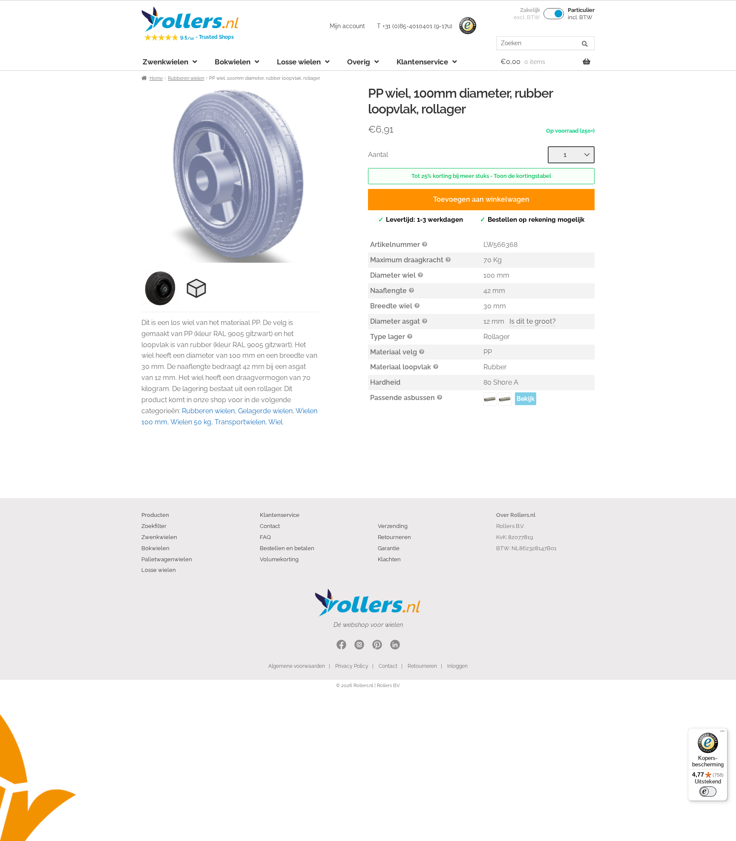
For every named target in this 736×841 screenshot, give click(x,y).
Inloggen (457, 666)
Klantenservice (422, 62)
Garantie (389, 548)
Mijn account (347, 26)
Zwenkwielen (165, 62)
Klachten (389, 559)
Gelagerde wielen (265, 411)
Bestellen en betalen (287, 548)
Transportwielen (240, 422)
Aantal (378, 155)
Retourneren (394, 537)
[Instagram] (359, 646)
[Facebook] (341, 646)
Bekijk (526, 398)
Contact (270, 525)
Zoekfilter (154, 525)
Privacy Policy (351, 666)
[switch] (707, 791)
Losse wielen (299, 62)
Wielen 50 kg (190, 422)
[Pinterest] (377, 646)
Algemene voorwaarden (296, 666)
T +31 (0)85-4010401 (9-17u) (414, 26)
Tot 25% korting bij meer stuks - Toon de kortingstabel (481, 176)
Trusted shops (467, 26)
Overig (358, 62)
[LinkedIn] (395, 646)
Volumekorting (279, 559)
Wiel (275, 422)
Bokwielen (232, 62)
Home (156, 78)
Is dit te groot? (532, 321)
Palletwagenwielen (166, 559)
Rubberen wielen (186, 78)
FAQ (265, 537)
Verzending (393, 525)
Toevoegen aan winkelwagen (481, 199)
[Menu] (722, 733)
